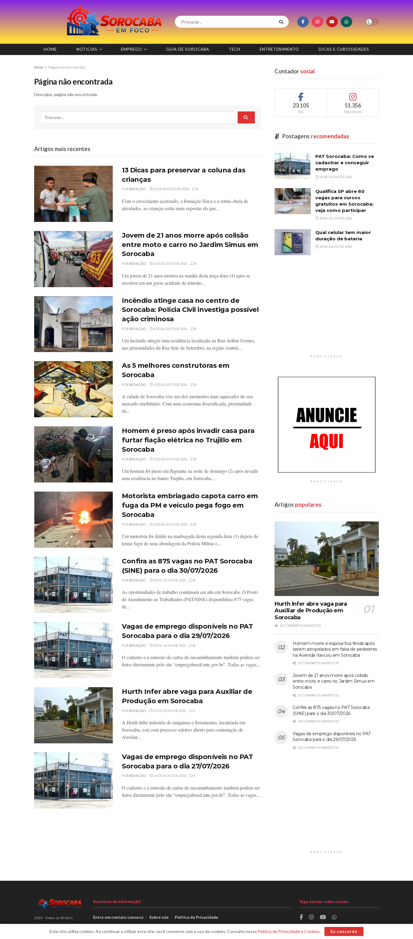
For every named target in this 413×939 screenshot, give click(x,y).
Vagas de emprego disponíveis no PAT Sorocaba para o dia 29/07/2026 (332, 736)
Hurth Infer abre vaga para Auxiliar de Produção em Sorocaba (311, 611)
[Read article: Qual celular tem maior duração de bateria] (293, 242)
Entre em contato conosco (118, 917)
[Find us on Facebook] (303, 21)
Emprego (131, 49)
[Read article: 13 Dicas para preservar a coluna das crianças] (73, 194)
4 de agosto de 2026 (170, 263)
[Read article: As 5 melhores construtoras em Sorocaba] (73, 389)
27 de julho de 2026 (169, 711)
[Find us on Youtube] (332, 21)
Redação (137, 189)
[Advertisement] (327, 309)
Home (50, 49)
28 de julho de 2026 (169, 645)
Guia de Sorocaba (187, 49)
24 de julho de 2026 (335, 218)
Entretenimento (279, 49)
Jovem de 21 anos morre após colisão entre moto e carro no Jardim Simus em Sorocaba (190, 244)
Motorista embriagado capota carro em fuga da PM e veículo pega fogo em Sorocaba (190, 505)
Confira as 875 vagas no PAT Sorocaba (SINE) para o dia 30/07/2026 (331, 710)
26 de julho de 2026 (169, 775)
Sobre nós (159, 917)
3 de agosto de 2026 (170, 384)
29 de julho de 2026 (169, 580)
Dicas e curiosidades (344, 49)
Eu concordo (343, 931)
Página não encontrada (66, 67)
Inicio (39, 67)
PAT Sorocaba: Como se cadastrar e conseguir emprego (344, 162)
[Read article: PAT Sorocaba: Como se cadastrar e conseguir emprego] (293, 166)
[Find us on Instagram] (317, 21)
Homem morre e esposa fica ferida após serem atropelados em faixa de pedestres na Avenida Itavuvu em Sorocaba (335, 649)
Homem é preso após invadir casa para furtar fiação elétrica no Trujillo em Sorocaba (188, 440)
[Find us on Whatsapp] (346, 21)
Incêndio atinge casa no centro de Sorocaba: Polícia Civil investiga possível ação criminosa (190, 309)
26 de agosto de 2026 (171, 189)
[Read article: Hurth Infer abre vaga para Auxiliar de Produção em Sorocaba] (73, 715)
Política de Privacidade (196, 917)
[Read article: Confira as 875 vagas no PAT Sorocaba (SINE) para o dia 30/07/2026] (73, 585)
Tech (234, 49)
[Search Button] (282, 22)
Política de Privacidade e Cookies (289, 931)
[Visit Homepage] (99, 22)
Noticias (86, 49)
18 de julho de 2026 (335, 246)
